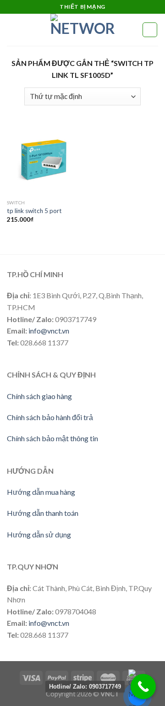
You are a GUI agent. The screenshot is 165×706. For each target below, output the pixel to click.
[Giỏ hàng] (150, 29)
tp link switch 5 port (34, 210)
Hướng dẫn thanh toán (42, 513)
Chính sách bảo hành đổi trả (50, 417)
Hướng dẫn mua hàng (41, 491)
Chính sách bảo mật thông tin (52, 438)
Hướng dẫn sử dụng (39, 534)
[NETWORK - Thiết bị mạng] (82, 30)
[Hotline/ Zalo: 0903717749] (143, 686)
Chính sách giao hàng (39, 396)
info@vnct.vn (48, 330)
